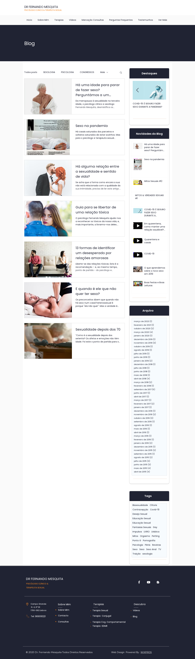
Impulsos (137, 531)
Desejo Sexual (140, 514)
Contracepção (140, 509)
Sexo (135, 549)
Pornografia (149, 540)
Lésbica (155, 531)
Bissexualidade (140, 505)
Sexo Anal (151, 549)
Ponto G (137, 540)
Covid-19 (154, 509)
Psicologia (138, 545)
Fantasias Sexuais (142, 527)
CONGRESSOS (87, 72)
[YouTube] (149, 582)
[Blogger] (158, 582)
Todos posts (30, 72)
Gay (155, 527)
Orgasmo (145, 536)
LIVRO (147, 531)
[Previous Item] (137, 90)
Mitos (135, 536)
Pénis (147, 545)
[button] (120, 72)
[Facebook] (139, 582)
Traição (137, 554)
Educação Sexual (142, 518)
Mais (102, 72)
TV (159, 549)
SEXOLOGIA (49, 72)
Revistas (156, 545)
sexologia (147, 554)
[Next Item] (161, 90)
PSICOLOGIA (67, 72)
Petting (156, 536)
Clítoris (153, 505)
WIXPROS (146, 652)
